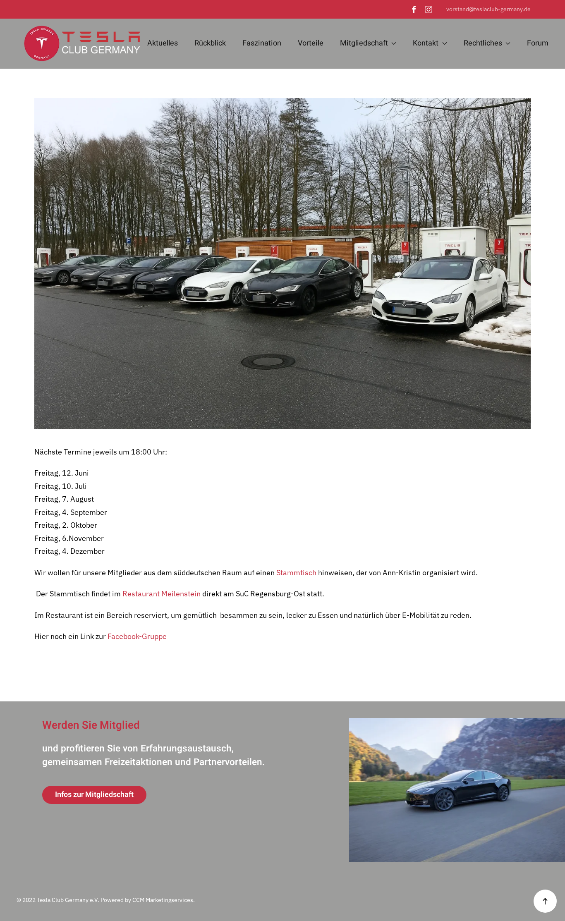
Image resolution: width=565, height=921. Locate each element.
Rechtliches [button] (483, 43)
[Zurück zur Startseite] (79, 44)
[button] (545, 901)
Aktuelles (162, 43)
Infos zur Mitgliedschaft (94, 794)
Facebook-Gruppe (137, 636)
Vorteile (310, 43)
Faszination (261, 43)
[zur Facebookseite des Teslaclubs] (414, 9)
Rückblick (210, 43)
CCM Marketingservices (162, 900)
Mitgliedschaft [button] (364, 43)
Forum (537, 43)
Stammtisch (296, 572)
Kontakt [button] (425, 43)
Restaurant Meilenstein (161, 593)
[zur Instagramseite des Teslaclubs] (428, 9)
